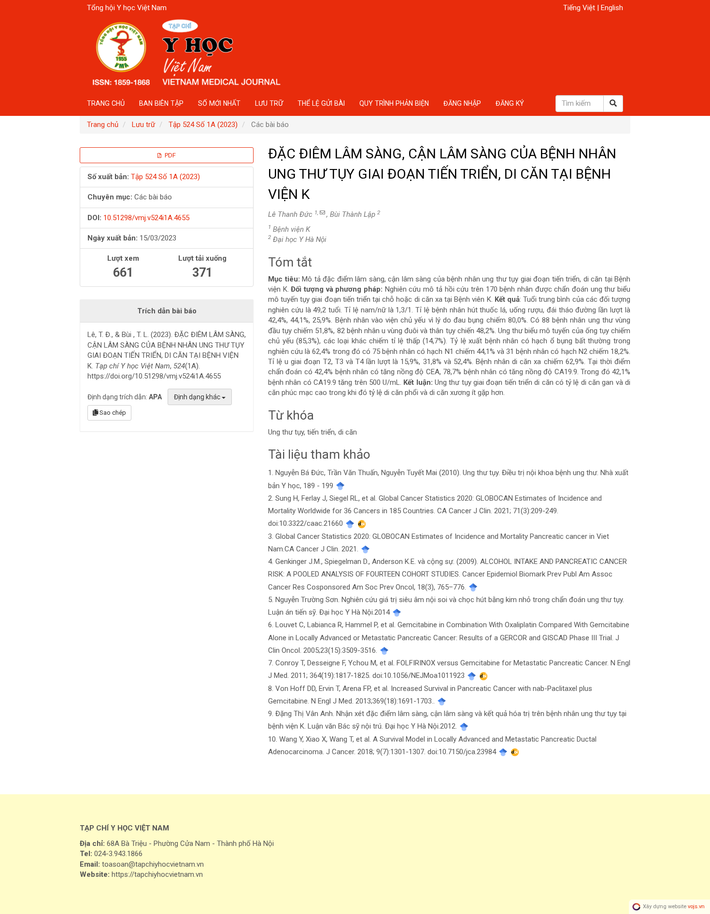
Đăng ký (510, 103)
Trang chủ (106, 103)
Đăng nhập (462, 103)
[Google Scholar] (340, 485)
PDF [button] (169, 155)
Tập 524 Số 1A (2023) (203, 124)
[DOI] (362, 523)
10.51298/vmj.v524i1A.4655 (146, 217)
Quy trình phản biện (394, 103)
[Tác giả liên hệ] (322, 213)
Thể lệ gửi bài (321, 103)
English (612, 7)
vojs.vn (696, 906)
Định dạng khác (198, 397)
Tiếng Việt (580, 7)
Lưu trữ (269, 103)
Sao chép (112, 412)
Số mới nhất (219, 103)
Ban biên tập (161, 103)
